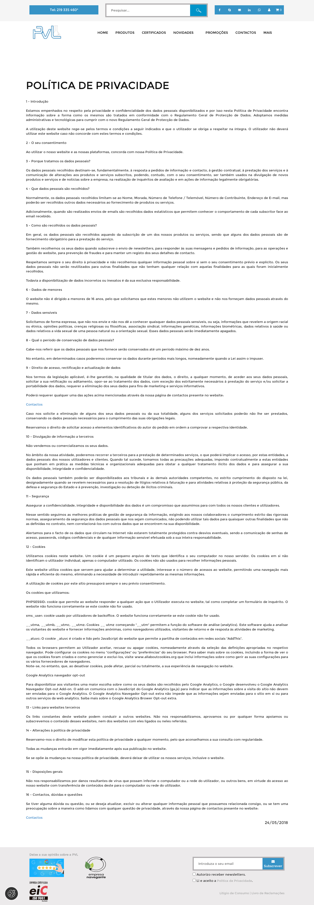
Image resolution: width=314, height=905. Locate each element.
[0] (278, 13)
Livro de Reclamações (268, 893)
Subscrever (273, 866)
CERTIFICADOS (154, 33)
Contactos (34, 404)
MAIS (267, 33)
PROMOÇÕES (217, 33)
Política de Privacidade (234, 881)
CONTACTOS (245, 33)
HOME (102, 33)
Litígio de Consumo (234, 893)
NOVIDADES (183, 33)
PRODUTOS (124, 33)
